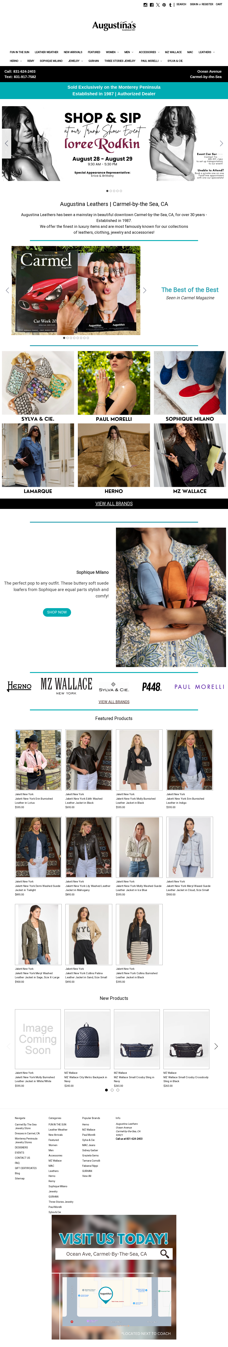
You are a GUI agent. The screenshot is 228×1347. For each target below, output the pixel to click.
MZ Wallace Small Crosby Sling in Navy (134, 1079)
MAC (190, 52)
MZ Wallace (173, 52)
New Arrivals (73, 52)
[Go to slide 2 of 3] (112, 1090)
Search (181, 4)
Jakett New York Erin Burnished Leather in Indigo (185, 800)
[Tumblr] (170, 5)
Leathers (205, 52)
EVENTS (19, 1152)
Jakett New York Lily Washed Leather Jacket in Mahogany (87, 888)
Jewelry (73, 61)
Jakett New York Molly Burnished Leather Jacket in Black (136, 800)
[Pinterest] (164, 5)
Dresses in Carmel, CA (27, 1133)
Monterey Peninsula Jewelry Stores (26, 1140)
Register (207, 4)
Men (127, 52)
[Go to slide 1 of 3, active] (106, 1090)
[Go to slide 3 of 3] (117, 1090)
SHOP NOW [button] (57, 612)
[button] (38, 387)
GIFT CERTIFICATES (26, 1168)
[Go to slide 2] (221, 144)
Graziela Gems (90, 1155)
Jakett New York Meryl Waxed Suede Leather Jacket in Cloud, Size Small (188, 888)
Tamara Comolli (91, 1160)
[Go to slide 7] (84, 338)
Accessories (147, 52)
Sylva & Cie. (175, 61)
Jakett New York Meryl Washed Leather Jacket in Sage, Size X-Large (37, 975)
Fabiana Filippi (90, 1165)
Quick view (35, 756)
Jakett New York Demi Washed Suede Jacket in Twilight (37, 888)
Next (216, 1046)
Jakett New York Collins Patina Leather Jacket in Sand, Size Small (86, 975)
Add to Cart (87, 1042)
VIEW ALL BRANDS (114, 503)
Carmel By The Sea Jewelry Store (26, 1126)
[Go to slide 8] (7, 290)
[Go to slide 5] (6, 144)
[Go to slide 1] (107, 191)
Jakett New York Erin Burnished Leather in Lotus (34, 800)
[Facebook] (152, 5)
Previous (8, 1046)
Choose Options (38, 763)
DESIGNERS (21, 1147)
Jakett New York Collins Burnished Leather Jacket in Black (136, 975)
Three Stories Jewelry (120, 61)
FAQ (17, 1163)
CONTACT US (22, 1157)
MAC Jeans (88, 1145)
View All (86, 1176)
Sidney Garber (90, 1150)
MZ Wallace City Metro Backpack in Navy (85, 1079)
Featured (94, 52)
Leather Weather (46, 52)
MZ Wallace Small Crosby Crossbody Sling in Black (186, 1079)
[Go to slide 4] (117, 191)
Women (110, 52)
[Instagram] (145, 5)
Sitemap (20, 1178)
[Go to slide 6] (81, 338)
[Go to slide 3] (114, 191)
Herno (14, 61)
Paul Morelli (150, 61)
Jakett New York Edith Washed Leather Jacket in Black (83, 800)
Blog (17, 1173)
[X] (158, 5)
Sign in (194, 4)
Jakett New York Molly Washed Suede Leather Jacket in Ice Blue (139, 888)
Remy (30, 61)
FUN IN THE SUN (19, 52)
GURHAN (94, 61)
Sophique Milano (51, 61)
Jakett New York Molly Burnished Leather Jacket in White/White (35, 1079)
